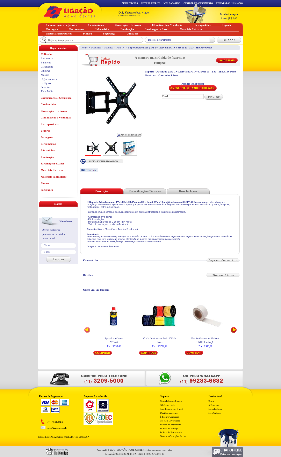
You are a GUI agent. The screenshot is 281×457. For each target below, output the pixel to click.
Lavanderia (47, 66)
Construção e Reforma (54, 111)
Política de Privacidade (171, 432)
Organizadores (49, 78)
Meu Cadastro (172, 3)
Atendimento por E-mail (171, 409)
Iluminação (47, 156)
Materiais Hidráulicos (53, 176)
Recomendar (89, 170)
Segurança (47, 189)
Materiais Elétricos (52, 170)
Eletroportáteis (49, 124)
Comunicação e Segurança (56, 97)
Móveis (45, 74)
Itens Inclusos (188, 191)
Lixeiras (45, 70)
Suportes (108, 47)
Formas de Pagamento (170, 424)
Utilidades (96, 47)
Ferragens (47, 137)
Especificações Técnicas (145, 191)
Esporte (45, 130)
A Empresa (213, 405)
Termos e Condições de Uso (173, 436)
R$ (229, 16)
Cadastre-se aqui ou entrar (129, 15)
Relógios (46, 83)
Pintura (45, 183)
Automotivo (47, 58)
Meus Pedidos (130, 3)
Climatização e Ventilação (56, 117)
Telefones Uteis (167, 405)
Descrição (101, 191)
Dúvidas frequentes (169, 413)
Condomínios (48, 104)
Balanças (46, 62)
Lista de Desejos (150, 3)
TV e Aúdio (47, 91)
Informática (48, 150)
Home (84, 47)
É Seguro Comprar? (169, 417)
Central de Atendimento (171, 401)
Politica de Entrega (169, 428)
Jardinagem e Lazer (52, 163)
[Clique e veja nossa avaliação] (90, 410)
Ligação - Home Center (69, 12)
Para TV (120, 47)
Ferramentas (48, 143)
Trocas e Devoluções (170, 420)
